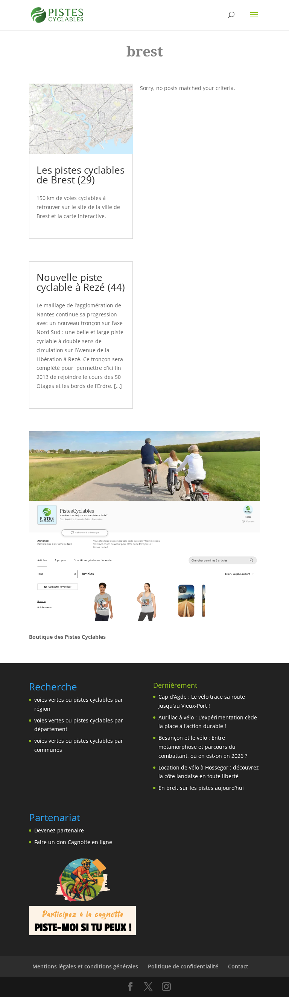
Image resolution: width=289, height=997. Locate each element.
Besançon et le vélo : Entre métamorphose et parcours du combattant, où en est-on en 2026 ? (202, 746)
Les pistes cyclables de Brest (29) (81, 174)
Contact (238, 966)
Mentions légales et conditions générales (85, 966)
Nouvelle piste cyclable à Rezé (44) (81, 282)
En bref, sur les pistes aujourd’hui (201, 787)
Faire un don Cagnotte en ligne (73, 842)
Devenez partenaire (59, 830)
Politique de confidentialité (183, 966)
